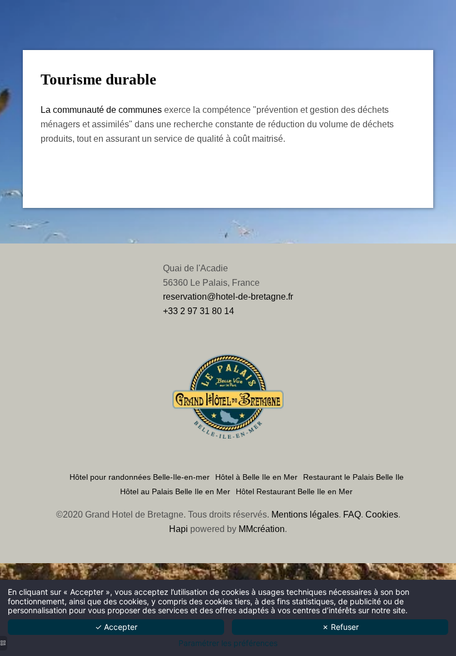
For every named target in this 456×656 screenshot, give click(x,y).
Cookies (381, 514)
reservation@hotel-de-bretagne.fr (228, 296)
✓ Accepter (116, 627)
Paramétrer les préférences (228, 643)
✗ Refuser (340, 627)
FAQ (352, 514)
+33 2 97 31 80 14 (198, 311)
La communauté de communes (101, 110)
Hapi (178, 529)
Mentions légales (305, 514)
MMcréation (262, 529)
